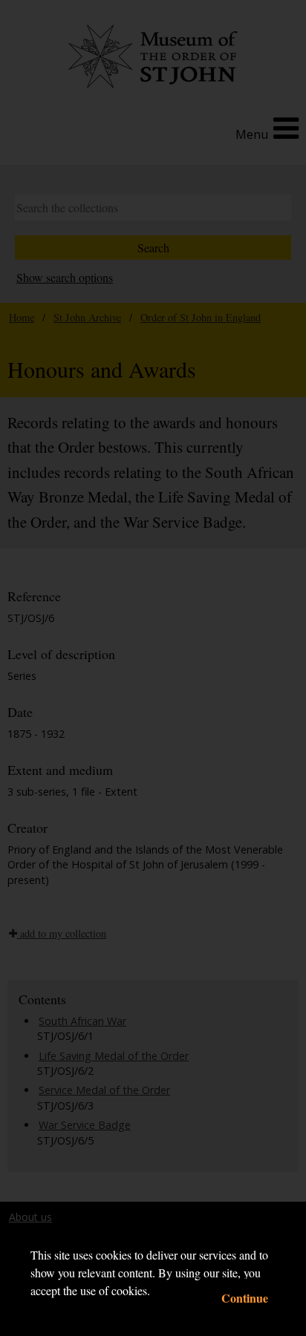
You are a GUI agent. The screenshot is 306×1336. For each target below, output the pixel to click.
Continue (244, 1297)
